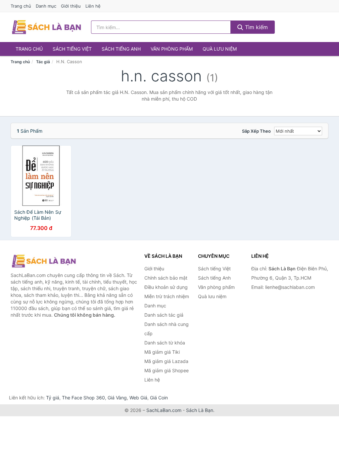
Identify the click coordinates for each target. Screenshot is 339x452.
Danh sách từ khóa (164, 342)
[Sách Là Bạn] (44, 261)
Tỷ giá (52, 397)
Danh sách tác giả (163, 315)
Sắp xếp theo (256, 131)
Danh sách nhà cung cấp (166, 328)
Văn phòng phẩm (172, 49)
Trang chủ (21, 6)
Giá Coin (159, 397)
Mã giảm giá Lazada (166, 361)
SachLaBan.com (163, 410)
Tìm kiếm (255, 27)
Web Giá (138, 397)
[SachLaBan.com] (46, 27)
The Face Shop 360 (83, 397)
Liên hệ (93, 6)
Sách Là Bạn (199, 410)
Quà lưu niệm (220, 49)
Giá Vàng (117, 397)
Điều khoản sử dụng (166, 287)
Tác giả (43, 61)
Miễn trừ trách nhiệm (166, 296)
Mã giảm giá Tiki (162, 352)
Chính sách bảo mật (165, 278)
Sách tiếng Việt (72, 49)
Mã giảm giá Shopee (166, 370)
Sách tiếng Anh (121, 49)
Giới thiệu (71, 6)
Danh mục (46, 6)
